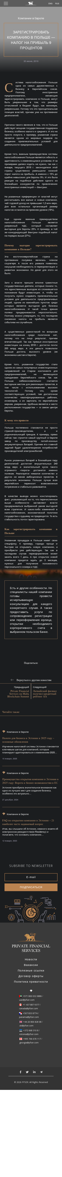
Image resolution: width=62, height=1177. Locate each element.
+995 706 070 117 (32, 1039)
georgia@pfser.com (29, 1042)
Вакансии (31, 965)
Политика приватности (31, 981)
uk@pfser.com (26, 1025)
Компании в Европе (31, 18)
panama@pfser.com (29, 1017)
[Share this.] (26, 668)
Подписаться (31, 887)
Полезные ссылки (31, 970)
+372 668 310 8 (30, 1030)
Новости (31, 959)
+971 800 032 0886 (32, 996)
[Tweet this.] (36, 668)
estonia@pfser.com (28, 1034)
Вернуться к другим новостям (34, 680)
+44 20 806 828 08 (32, 1022)
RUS (56, 3)
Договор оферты (31, 976)
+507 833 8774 (30, 1013)
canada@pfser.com (28, 1008)
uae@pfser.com (26, 1000)
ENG (49, 3)
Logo (31, 944)
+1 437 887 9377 (31, 1004)
